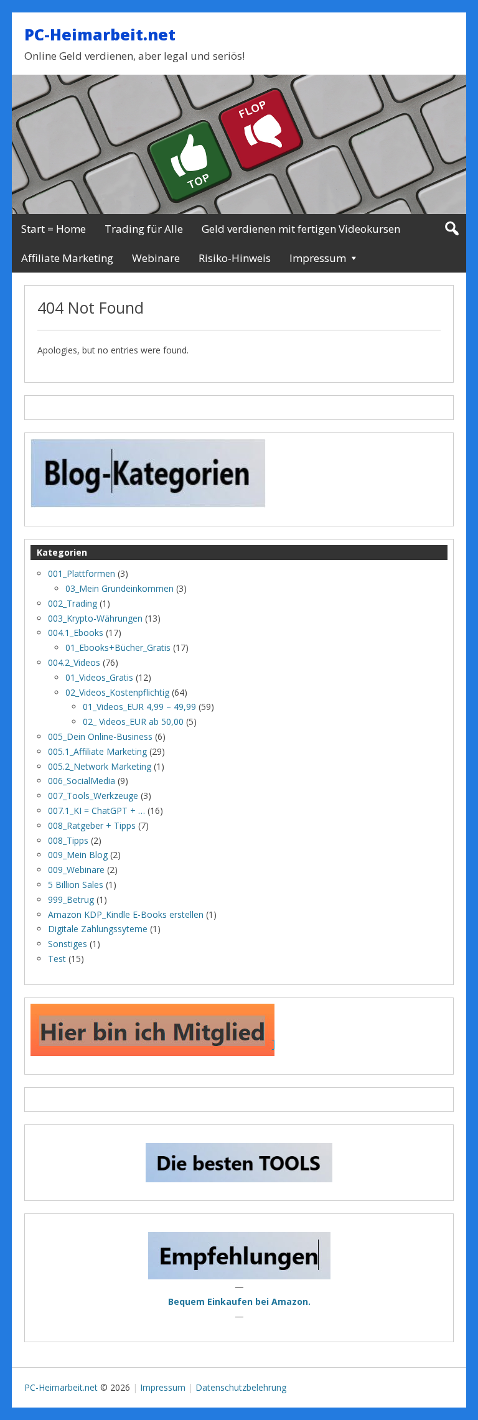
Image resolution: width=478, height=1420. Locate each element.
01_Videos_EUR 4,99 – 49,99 (139, 706)
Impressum (317, 258)
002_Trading (72, 603)
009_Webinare (76, 870)
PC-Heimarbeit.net (100, 34)
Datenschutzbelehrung (240, 1387)
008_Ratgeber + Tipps (92, 825)
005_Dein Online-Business (100, 736)
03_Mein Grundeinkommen (119, 588)
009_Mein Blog (78, 855)
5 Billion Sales (75, 884)
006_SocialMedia (81, 781)
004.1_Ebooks (75, 632)
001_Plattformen (81, 573)
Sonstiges (67, 944)
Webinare (156, 258)
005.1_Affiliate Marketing (97, 751)
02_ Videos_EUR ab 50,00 (133, 721)
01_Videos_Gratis (99, 677)
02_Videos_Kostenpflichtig (117, 692)
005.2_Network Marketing (99, 766)
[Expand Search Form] (451, 228)
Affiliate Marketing (67, 258)
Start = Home (53, 229)
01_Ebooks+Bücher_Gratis (118, 647)
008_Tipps (68, 840)
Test (57, 959)
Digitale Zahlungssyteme (98, 929)
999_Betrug (71, 899)
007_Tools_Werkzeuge (93, 795)
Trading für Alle (144, 229)
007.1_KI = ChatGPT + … (96, 810)
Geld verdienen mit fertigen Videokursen (301, 229)
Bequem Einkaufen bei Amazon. (239, 1301)
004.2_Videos (74, 662)
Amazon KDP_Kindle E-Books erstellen (126, 914)
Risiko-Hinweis (235, 258)
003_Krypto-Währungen (95, 618)
